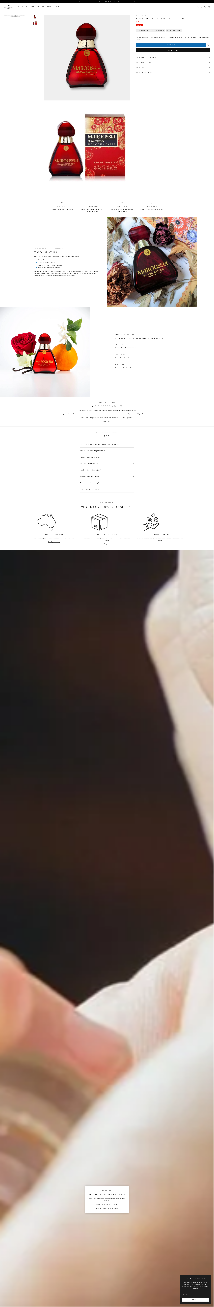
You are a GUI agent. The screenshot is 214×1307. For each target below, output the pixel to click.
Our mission (160, 544)
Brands (50, 7)
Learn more (107, 421)
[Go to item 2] (34, 23)
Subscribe (195, 1300)
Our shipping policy (54, 542)
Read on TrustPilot (101, 1208)
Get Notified (173, 50)
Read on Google (113, 1208)
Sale (57, 7)
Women (24, 7)
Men (18, 7)
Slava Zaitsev (141, 15)
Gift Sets (40, 7)
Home (32, 7)
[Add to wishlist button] (208, 45)
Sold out (171, 45)
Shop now (107, 544)
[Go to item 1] (34, 17)
